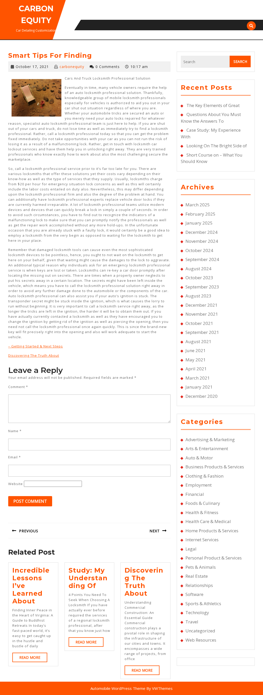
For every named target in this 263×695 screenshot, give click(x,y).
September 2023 (202, 287)
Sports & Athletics (203, 603)
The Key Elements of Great (213, 105)
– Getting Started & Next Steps (35, 346)
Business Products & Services (214, 467)
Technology (197, 612)
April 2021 (196, 369)
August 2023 (198, 296)
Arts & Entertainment (206, 448)
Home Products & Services (211, 531)
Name (15, 431)
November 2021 (201, 314)
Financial (194, 494)
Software (194, 594)
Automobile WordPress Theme (117, 688)
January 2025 (199, 223)
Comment (18, 386)
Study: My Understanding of (88, 578)
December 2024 (201, 232)
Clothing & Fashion (204, 476)
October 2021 (199, 323)
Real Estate (196, 576)
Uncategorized (200, 631)
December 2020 (201, 396)
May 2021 (195, 360)
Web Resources (200, 640)
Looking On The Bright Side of (216, 146)
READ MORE (33, 658)
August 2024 (198, 269)
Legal (190, 549)
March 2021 (197, 378)
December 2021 (201, 305)
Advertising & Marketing (210, 439)
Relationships (199, 585)
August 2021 (198, 341)
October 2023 (199, 278)
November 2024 (201, 241)
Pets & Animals (200, 567)
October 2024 (199, 250)
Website (15, 483)
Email (14, 457)
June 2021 (195, 350)
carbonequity (72, 66)
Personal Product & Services (213, 558)
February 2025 (200, 214)
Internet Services (202, 540)
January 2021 (199, 387)
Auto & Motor (199, 458)
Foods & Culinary (202, 503)
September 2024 (202, 259)
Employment (198, 485)
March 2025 (197, 205)
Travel (191, 622)
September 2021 (202, 332)
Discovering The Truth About (33, 355)
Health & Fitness (201, 512)
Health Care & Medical (208, 521)
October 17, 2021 (32, 66)
